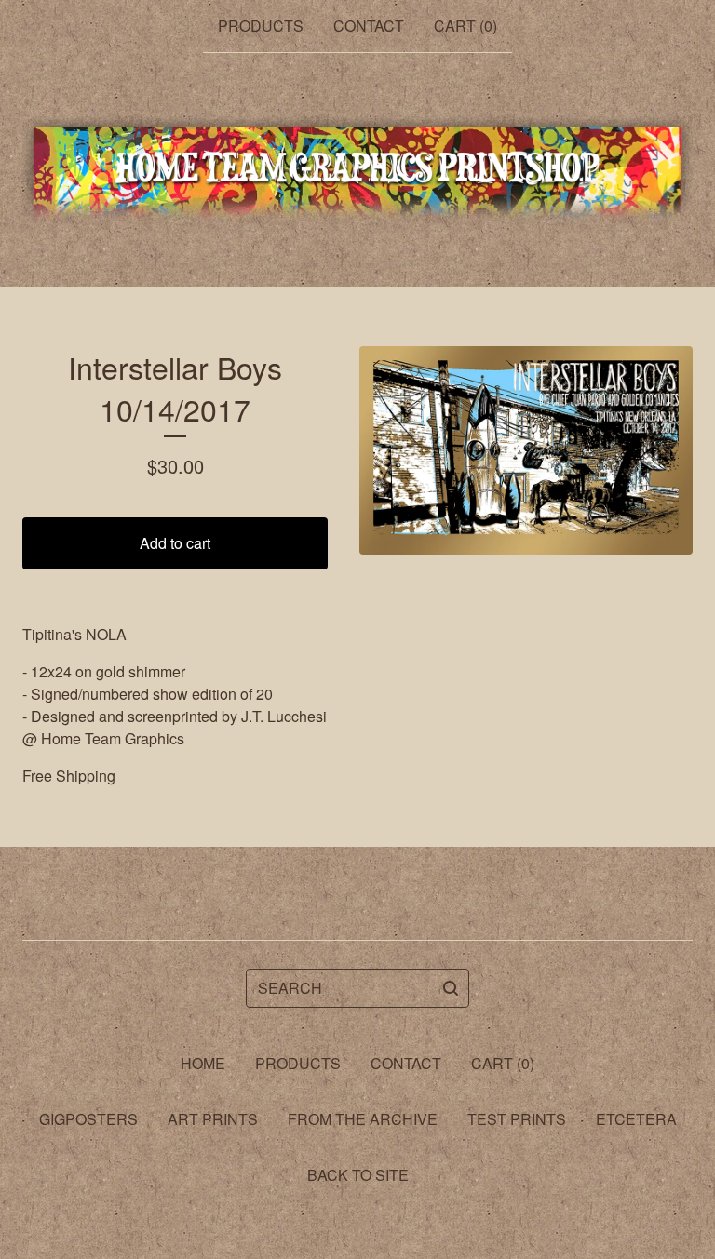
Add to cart (175, 543)
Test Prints (516, 1119)
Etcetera (636, 1119)
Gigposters (88, 1119)
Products (261, 25)
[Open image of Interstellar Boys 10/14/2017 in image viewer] (526, 450)
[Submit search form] (450, 988)
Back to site (358, 1174)
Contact (368, 25)
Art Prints (213, 1119)
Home (203, 1063)
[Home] (357, 170)
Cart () (465, 25)
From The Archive (363, 1119)
